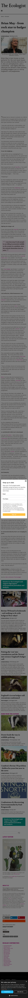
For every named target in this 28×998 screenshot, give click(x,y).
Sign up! (14, 514)
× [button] (26, 981)
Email (4, 493)
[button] (14, 995)
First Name (5, 498)
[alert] (14, 989)
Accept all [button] (7, 991)
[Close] (26, 481)
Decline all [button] (20, 991)
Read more (9, 989)
